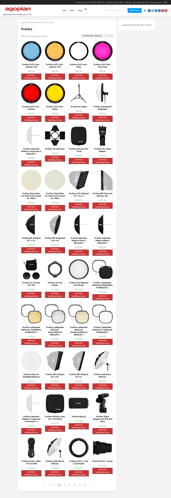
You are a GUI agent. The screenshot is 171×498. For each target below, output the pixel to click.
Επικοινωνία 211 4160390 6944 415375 (90, 2)
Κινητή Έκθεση (119, 2)
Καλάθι (165, 2)
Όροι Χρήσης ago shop (140, 2)
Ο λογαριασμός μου (155, 2)
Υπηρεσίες (109, 2)
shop (80, 10)
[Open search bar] (85, 9)
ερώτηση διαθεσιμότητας (31, 76)
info (64, 10)
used (72, 10)
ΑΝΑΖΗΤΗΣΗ (134, 10)
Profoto (44, 22)
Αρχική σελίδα (25, 22)
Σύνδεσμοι (128, 2)
